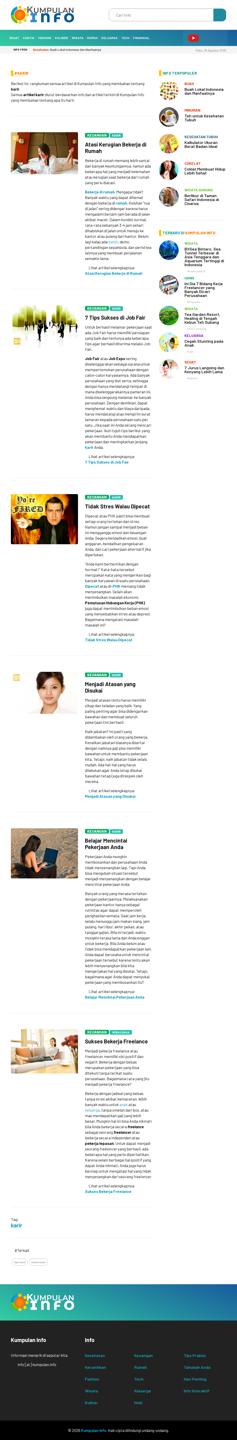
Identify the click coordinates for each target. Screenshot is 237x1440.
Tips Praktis (195, 1355)
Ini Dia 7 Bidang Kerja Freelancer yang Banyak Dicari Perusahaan (203, 289)
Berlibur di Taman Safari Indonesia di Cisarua (201, 199)
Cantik (28, 38)
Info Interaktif (196, 1390)
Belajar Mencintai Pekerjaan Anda (106, 843)
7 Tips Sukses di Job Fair (115, 317)
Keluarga (109, 38)
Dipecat (92, 586)
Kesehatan (95, 1355)
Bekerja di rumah (100, 192)
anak (123, 1104)
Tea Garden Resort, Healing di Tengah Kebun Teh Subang (202, 318)
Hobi (138, 1402)
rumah (121, 203)
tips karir (20, 1262)
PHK (116, 586)
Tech (125, 38)
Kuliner (61, 38)
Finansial (141, 38)
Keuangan (97, 135)
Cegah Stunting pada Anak (203, 343)
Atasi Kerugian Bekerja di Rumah (116, 147)
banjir (113, 241)
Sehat (14, 38)
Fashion (44, 38)
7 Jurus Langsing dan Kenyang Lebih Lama (204, 369)
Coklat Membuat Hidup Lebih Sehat (204, 170)
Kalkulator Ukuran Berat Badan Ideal (201, 144)
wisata (191, 243)
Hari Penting (195, 1379)
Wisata (77, 38)
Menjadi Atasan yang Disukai (110, 687)
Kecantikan (95, 1367)
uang (189, 278)
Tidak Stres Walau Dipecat (117, 506)
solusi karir (38, 1262)
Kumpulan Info (93, 1430)
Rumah (92, 38)
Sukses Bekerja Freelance (116, 1041)
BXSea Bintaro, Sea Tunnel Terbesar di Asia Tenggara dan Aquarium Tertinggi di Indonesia (204, 256)
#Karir (21, 73)
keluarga (92, 1110)
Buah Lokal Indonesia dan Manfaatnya (67, 50)
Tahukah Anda (197, 1367)
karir (89, 447)
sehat (190, 362)
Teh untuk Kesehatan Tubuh (204, 117)
